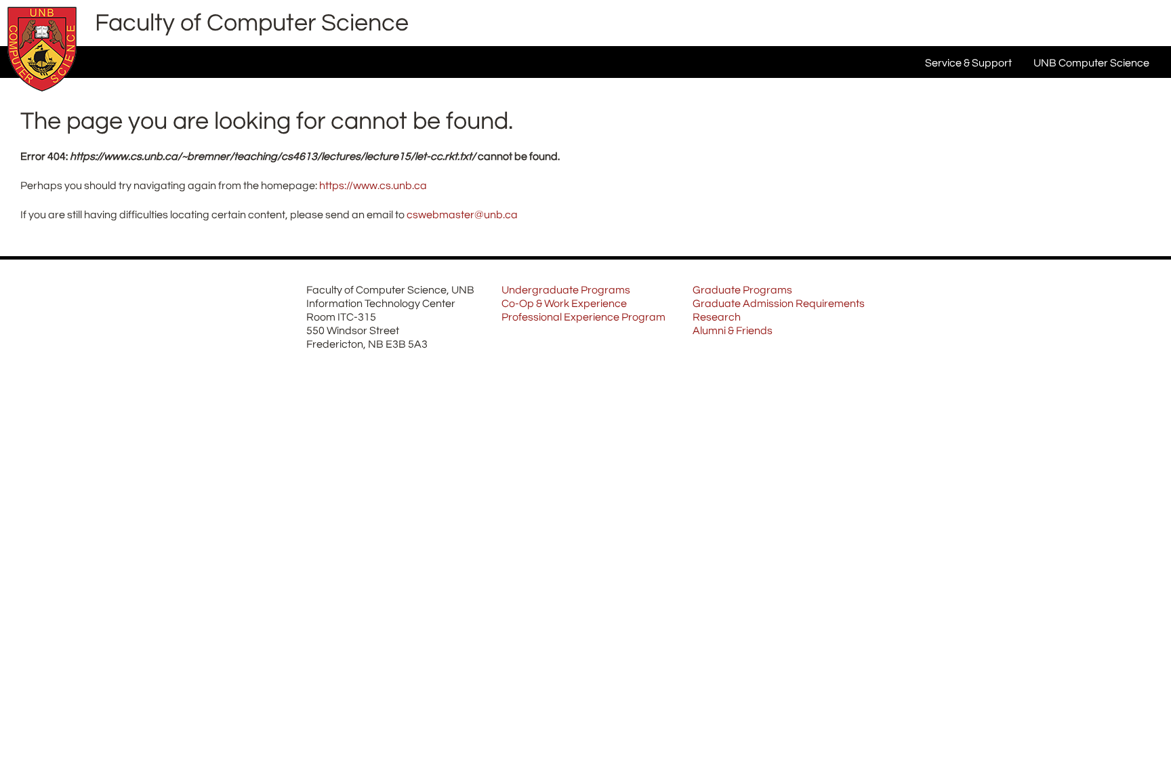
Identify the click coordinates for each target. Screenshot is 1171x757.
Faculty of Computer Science (252, 23)
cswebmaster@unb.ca (462, 214)
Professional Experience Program (583, 317)
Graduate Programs (742, 290)
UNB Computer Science (1091, 63)
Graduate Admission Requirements (779, 303)
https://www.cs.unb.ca (373, 185)
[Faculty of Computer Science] (42, 94)
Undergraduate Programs (565, 290)
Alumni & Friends (733, 330)
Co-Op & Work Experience (564, 303)
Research (717, 317)
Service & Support (968, 63)
